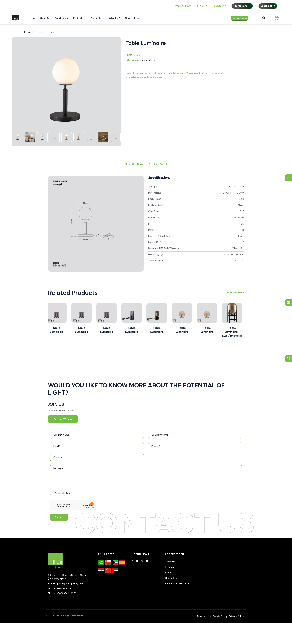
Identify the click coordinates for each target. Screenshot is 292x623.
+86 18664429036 (66, 593)
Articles (169, 567)
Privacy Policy (62, 493)
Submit (59, 517)
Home (27, 32)
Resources (218, 5)
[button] (37, 321)
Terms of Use (204, 616)
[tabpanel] (146, 224)
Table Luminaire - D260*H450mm (209, 331)
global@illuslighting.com (70, 583)
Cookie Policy (219, 616)
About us (170, 572)
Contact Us (171, 578)
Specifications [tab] (134, 164)
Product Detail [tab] (158, 164)
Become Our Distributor (178, 583)
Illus (57, 615)
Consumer (266, 5)
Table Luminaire (146, 43)
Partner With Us (62, 419)
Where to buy (182, 5)
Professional (241, 5)
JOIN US (201, 5)
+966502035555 (65, 588)
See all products (234, 292)
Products (170, 561)
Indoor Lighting (45, 32)
